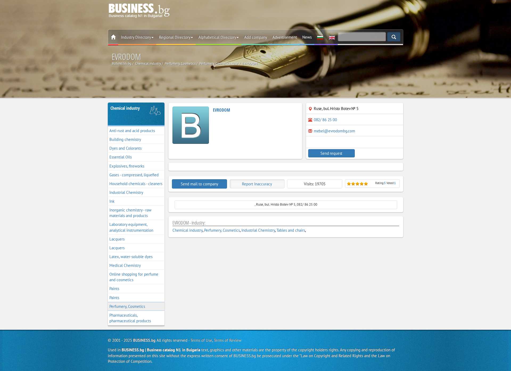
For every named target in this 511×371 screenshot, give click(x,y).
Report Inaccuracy (257, 183)
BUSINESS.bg (144, 340)
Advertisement (284, 37)
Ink (111, 201)
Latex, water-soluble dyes (131, 256)
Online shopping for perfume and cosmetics (133, 277)
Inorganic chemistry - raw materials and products (130, 212)
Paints (114, 288)
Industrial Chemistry (126, 192)
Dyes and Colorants (125, 148)
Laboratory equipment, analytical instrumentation (131, 227)
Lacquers (117, 239)
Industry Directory (136, 37)
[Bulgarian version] (320, 37)
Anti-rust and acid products (132, 130)
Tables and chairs (291, 230)
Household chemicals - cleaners (135, 183)
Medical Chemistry (125, 265)
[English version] (332, 37)
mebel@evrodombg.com (334, 130)
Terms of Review (227, 340)
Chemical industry (125, 108)
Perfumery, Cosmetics (127, 306)
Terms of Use (201, 340)
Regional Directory (174, 37)
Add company (255, 37)
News (307, 37)
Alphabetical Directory (217, 37)
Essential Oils (120, 157)
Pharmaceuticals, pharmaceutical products (130, 318)
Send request (331, 153)
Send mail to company (199, 183)
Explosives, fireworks (126, 166)
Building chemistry (125, 139)
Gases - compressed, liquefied (134, 174)
